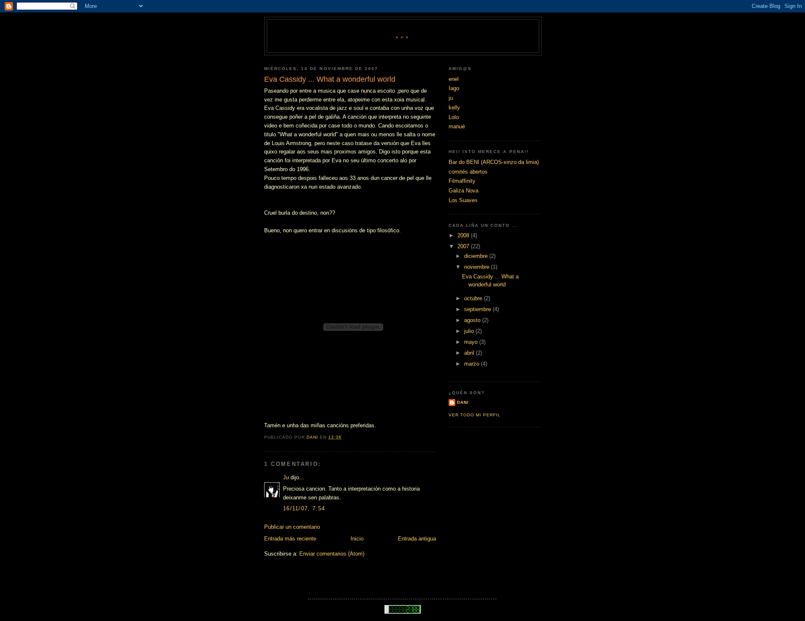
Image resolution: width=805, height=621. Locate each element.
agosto (473, 320)
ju (451, 98)
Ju (286, 477)
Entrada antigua (417, 538)
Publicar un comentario (292, 527)
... (403, 34)
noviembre (477, 267)
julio (469, 331)
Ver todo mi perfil (475, 415)
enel (454, 79)
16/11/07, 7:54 (304, 508)
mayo (471, 342)
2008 (464, 235)
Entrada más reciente (290, 538)
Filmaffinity (462, 181)
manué (457, 126)
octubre (474, 298)
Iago (454, 88)
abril (470, 353)
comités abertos (468, 172)
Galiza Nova (463, 190)
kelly (454, 107)
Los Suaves (463, 200)
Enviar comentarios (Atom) (331, 554)
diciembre (476, 256)
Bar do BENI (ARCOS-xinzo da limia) (494, 162)
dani (463, 402)
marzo (472, 364)
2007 (464, 246)
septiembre (478, 309)
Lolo (454, 117)
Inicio (357, 538)
